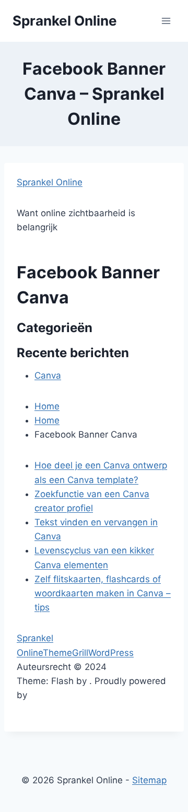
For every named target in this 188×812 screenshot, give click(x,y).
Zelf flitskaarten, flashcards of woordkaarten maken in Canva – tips (102, 593)
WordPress (111, 653)
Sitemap (149, 780)
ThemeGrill (65, 653)
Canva (47, 375)
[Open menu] (165, 21)
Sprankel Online (50, 182)
